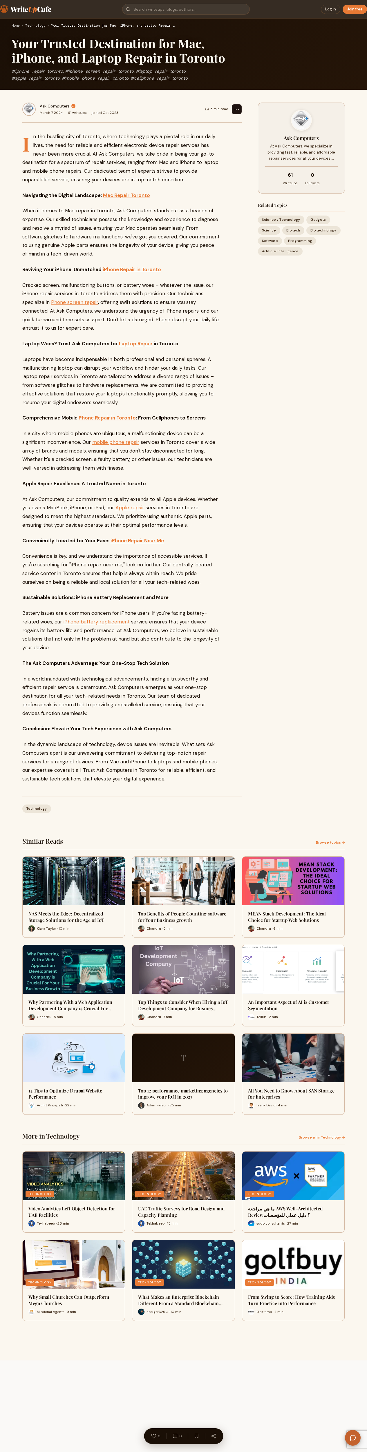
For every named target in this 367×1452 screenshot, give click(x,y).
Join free (355, 9)
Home (16, 26)
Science (269, 230)
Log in (330, 9)
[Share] (213, 1436)
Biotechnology (323, 230)
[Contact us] (353, 1438)
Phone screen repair (74, 302)
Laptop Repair (136, 343)
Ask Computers (55, 106)
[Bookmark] (196, 1436)
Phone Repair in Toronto (107, 418)
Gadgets (318, 219)
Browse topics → (330, 842)
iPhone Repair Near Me (137, 540)
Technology (35, 26)
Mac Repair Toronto (126, 195)
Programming (300, 240)
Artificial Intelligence (280, 251)
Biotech (293, 230)
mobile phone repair (115, 442)
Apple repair (129, 507)
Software (270, 240)
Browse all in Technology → (322, 1137)
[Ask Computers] (29, 109)
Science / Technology (281, 219)
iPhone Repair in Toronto (132, 269)
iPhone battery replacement (97, 622)
